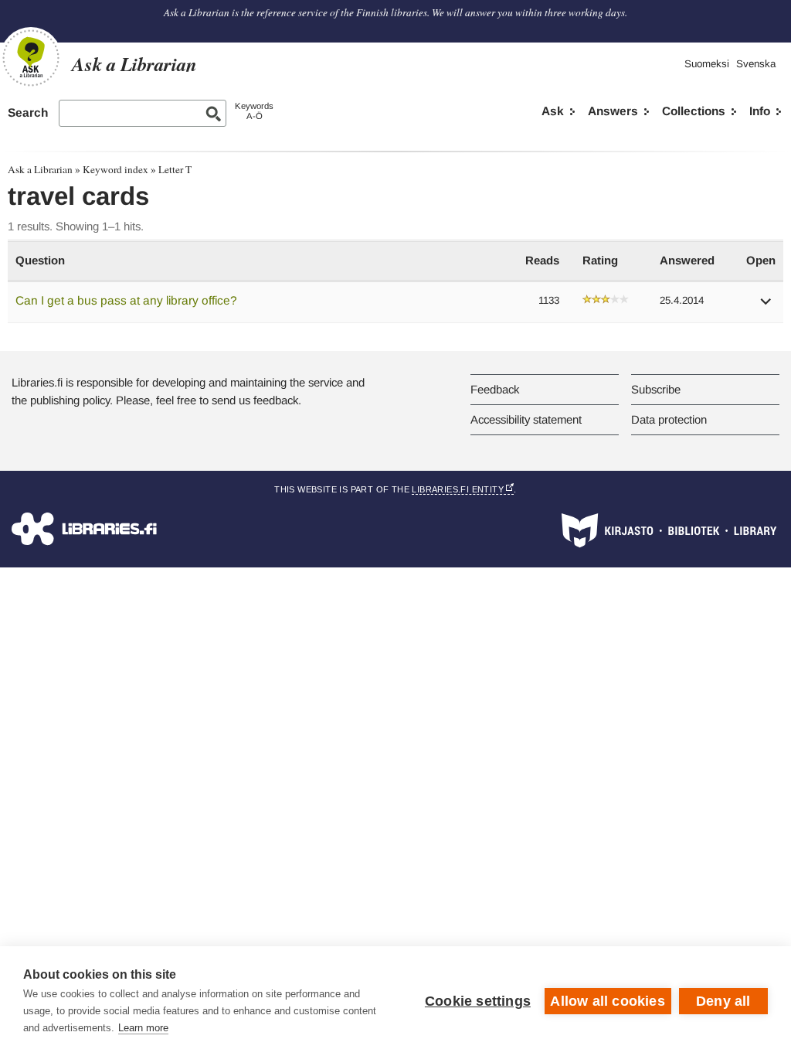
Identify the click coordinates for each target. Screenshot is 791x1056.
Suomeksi (706, 64)
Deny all (723, 1001)
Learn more (143, 1028)
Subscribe (656, 389)
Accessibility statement (526, 419)
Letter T (175, 169)
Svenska (756, 64)
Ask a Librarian (40, 169)
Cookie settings (478, 1001)
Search (28, 112)
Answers (613, 111)
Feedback (494, 389)
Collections (693, 111)
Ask (552, 111)
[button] (766, 306)
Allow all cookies (607, 1001)
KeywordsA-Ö (254, 111)
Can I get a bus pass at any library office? (126, 300)
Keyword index (115, 169)
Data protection (669, 419)
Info (759, 111)
